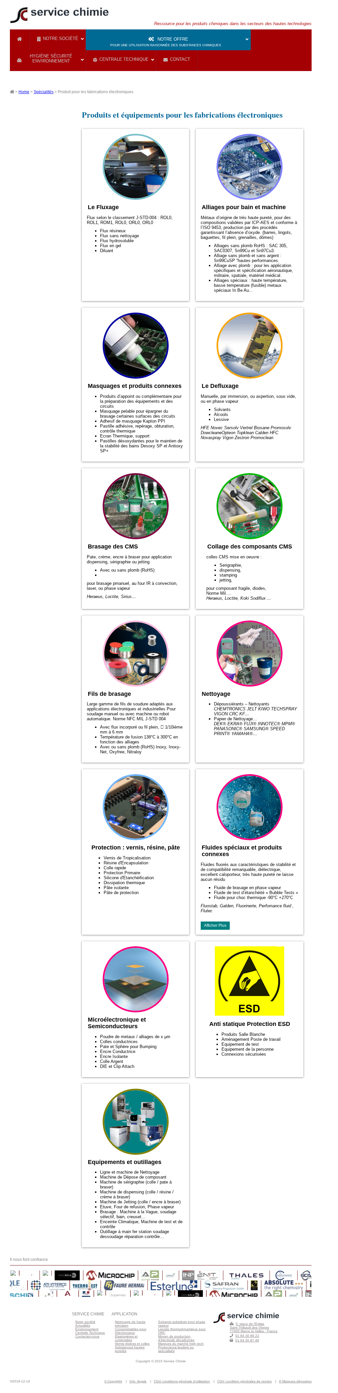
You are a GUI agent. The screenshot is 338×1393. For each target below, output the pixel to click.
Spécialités (43, 92)
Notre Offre (165, 42)
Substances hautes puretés (130, 1349)
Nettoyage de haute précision (130, 1323)
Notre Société (60, 38)
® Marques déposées (295, 1381)
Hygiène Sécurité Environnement (51, 58)
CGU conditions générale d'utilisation (182, 1381)
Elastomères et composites (126, 1338)
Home (23, 92)
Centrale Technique (124, 59)
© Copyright (113, 1381)
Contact (180, 59)
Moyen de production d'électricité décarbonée (176, 1338)
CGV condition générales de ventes (244, 1381)
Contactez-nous (87, 1336)
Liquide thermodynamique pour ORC (182, 1331)
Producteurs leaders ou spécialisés (176, 1349)
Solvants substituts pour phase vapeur (181, 1323)
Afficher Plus (215, 925)
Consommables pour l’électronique (130, 1331)
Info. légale (138, 1381)
